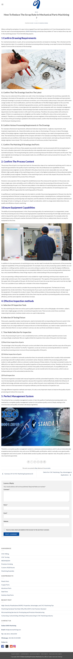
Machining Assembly (7, 571)
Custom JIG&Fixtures (8, 567)
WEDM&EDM (5, 560)
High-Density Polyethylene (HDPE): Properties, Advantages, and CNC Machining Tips (27, 605)
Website (6, 521)
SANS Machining (31, 31)
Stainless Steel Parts (7, 595)
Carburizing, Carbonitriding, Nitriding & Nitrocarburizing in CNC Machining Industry (27, 616)
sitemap (60, 656)
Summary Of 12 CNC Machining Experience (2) (18, 474)
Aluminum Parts (6, 588)
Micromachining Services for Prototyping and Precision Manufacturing (22, 612)
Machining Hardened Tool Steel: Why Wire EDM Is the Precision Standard (23, 609)
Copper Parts (5, 585)
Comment (7, 489)
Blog (36, 12)
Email (5, 513)
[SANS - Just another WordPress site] (36, 4)
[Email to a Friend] (38, 461)
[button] (2, 4)
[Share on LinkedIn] (44, 461)
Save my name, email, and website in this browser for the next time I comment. (27, 530)
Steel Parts (4, 591)
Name (6, 505)
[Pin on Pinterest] (41, 461)
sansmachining (43, 23)
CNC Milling (5, 554)
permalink (47, 468)
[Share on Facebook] (31, 461)
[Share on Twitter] (34, 461)
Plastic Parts (5, 581)
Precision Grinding (7, 564)
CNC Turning (5, 557)
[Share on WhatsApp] (28, 461)
